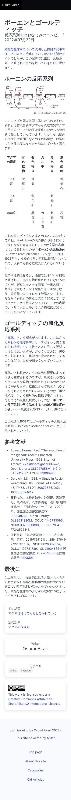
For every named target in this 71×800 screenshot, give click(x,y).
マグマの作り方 (19, 627)
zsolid (13, 670)
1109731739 (28, 548)
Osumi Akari (11, 5)
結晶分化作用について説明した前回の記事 (33, 49)
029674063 (47, 553)
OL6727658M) (41, 468)
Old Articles (35, 779)
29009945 (47, 473)
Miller (51, 738)
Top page (35, 752)
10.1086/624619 (22, 492)
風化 (11, 337)
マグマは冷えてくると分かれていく (32, 613)
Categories (35, 770)
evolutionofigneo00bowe (41, 464)
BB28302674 (50, 544)
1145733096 (54, 520)
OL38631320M (21, 520)
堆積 (17, 347)
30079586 (44, 488)
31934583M (53, 548)
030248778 (19, 516)
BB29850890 (29, 525)
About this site (35, 761)
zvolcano (26, 670)
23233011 (27, 558)
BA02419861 (19, 473)
